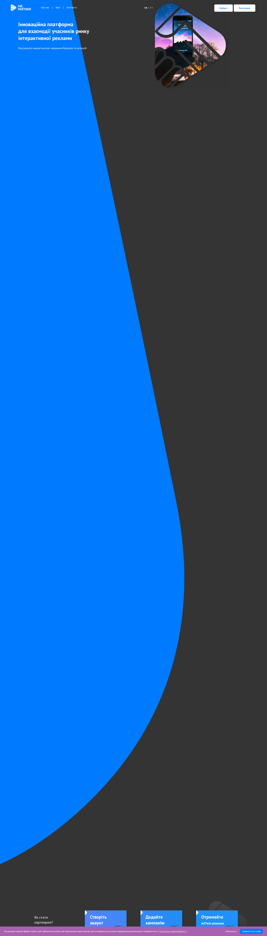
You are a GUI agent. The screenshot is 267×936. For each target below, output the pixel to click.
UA (145, 7)
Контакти (72, 7)
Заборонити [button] (231, 931)
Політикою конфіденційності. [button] (173, 931)
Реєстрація (244, 8)
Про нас (45, 7)
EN (151, 7)
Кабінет (223, 8)
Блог (58, 7)
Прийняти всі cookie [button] (251, 931)
